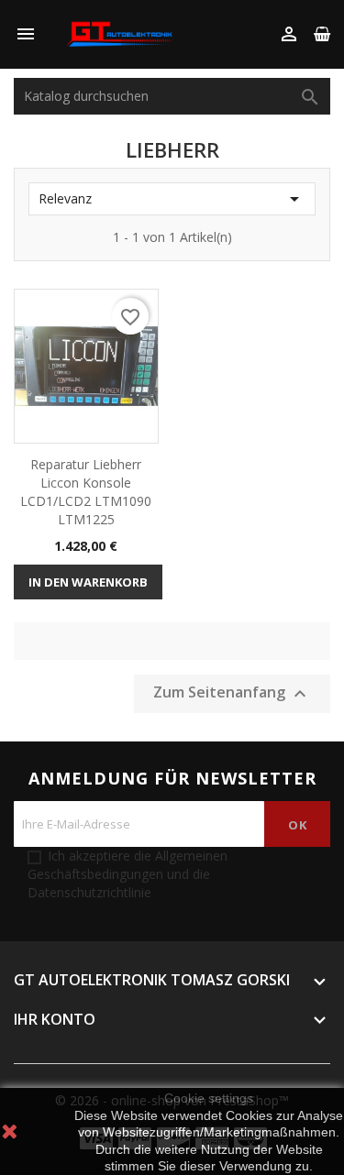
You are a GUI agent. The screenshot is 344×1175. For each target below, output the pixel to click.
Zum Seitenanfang (232, 693)
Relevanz (172, 199)
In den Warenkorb (88, 582)
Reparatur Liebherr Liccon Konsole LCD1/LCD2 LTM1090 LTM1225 (85, 491)
